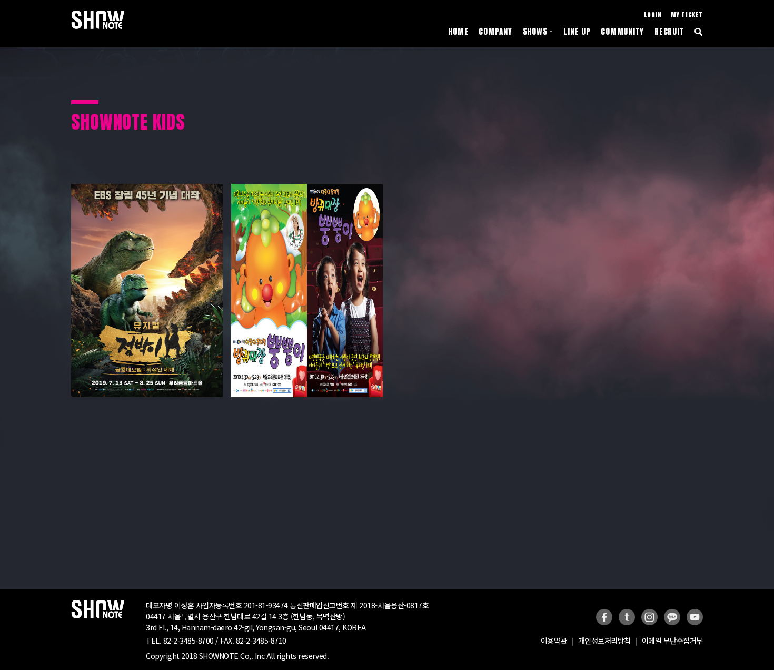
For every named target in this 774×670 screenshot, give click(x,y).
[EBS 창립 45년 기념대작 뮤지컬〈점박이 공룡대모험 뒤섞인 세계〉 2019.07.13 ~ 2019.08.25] (147, 187)
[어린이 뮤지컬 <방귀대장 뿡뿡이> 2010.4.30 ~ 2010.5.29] (307, 187)
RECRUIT (669, 31)
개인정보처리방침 (604, 640)
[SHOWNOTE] (98, 20)
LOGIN (653, 15)
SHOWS (538, 31)
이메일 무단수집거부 (672, 640)
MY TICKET (687, 15)
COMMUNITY (622, 31)
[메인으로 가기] (98, 603)
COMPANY (495, 31)
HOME (458, 31)
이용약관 (554, 640)
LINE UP (576, 31)
